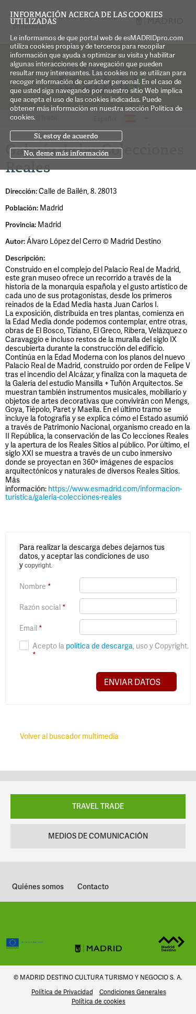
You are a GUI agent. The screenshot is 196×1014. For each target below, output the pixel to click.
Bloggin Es (139, 884)
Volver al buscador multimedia (69, 736)
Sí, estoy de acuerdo (66, 136)
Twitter (110, 920)
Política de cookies (98, 1001)
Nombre (35, 586)
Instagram (87, 920)
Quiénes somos (38, 886)
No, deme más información (66, 153)
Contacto (93, 886)
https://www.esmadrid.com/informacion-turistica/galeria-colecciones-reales (93, 493)
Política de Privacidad (62, 991)
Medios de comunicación (98, 836)
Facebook (64, 920)
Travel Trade (98, 806)
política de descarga (99, 646)
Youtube (133, 920)
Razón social (42, 607)
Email (30, 628)
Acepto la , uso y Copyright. (110, 650)
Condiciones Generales (132, 991)
